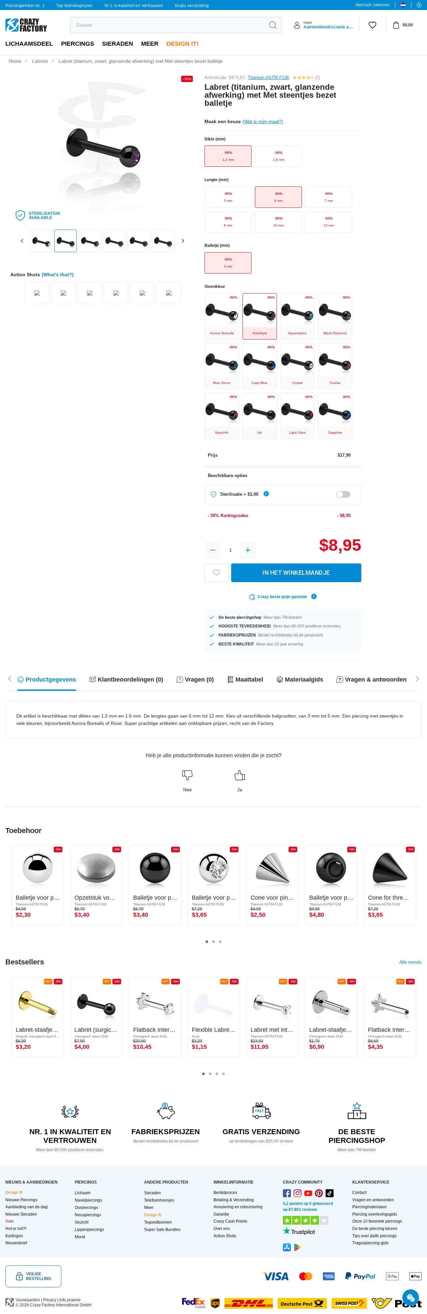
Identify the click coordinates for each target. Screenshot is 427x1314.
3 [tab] (220, 941)
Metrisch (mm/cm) (373, 5)
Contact (359, 1192)
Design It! (182, 43)
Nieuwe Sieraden (21, 1214)
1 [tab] (206, 941)
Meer (149, 43)
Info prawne (70, 1300)
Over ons (222, 1228)
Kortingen (14, 1236)
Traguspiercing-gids (370, 1243)
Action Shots (225, 1236)
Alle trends (410, 962)
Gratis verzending (192, 5)
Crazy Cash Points (230, 1221)
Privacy (49, 1300)
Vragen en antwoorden (373, 1200)
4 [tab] (223, 1073)
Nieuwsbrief (16, 1243)
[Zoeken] (273, 25)
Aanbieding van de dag (26, 1207)
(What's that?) (58, 274)
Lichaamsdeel (29, 43)
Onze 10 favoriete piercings (377, 1221)
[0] (372, 25)
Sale (9, 1221)
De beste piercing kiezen (374, 1228)
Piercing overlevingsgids (374, 1214)
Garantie (221, 1214)
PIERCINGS (77, 43)
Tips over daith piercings (374, 1236)
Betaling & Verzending (234, 1200)
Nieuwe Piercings (21, 1200)
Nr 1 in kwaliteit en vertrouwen (133, 5)
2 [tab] (213, 941)
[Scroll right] (9, 678)
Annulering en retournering (238, 1207)
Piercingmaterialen (369, 1207)
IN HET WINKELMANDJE (296, 572)
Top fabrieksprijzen (74, 5)
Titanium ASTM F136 (268, 77)
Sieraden (117, 43)
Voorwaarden (28, 1300)
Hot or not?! (15, 1228)
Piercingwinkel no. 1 (25, 5)
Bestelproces (225, 1192)
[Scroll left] (417, 678)
